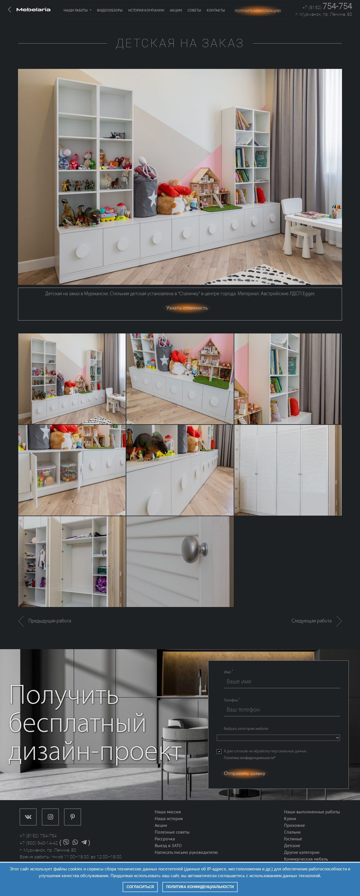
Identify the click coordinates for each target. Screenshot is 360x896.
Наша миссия (168, 811)
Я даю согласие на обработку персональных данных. (265, 754)
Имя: (228, 672)
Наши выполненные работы (312, 811)
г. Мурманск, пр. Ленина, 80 (324, 14)
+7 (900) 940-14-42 (39, 843)
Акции (176, 10)
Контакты (216, 10)
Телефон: (232, 700)
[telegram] (84, 843)
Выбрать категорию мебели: (246, 729)
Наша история (169, 818)
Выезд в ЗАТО (168, 845)
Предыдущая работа (47, 621)
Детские (292, 845)
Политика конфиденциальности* (249, 758)
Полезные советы (172, 832)
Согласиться (140, 887)
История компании (146, 10)
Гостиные (293, 838)
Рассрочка (165, 838)
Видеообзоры (110, 10)
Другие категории (302, 852)
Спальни (292, 832)
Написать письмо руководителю (186, 852)
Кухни (290, 818)
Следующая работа (314, 621)
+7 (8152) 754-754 (38, 835)
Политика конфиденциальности (200, 887)
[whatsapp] (75, 843)
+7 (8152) (327, 7)
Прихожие (294, 825)
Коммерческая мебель (306, 859)
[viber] (66, 843)
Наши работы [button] (76, 10)
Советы (194, 10)
